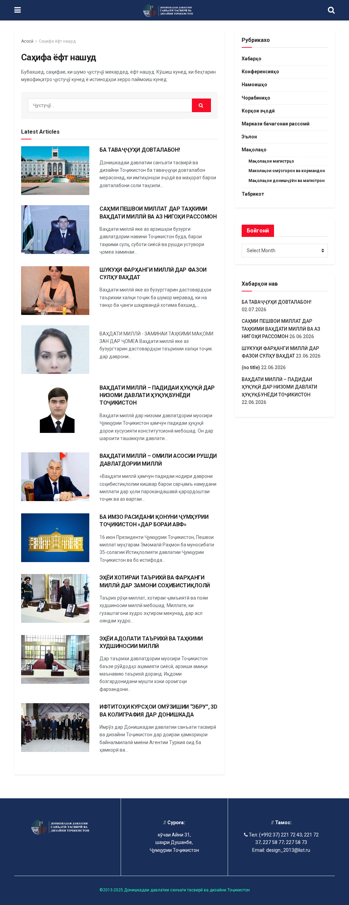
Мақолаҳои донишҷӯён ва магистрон (286, 180)
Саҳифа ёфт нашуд (57, 41)
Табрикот (253, 194)
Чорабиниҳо (256, 98)
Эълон (249, 136)
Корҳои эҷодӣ (258, 111)
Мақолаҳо (254, 149)
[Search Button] (201, 105)
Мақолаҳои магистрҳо (271, 161)
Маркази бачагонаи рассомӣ (275, 123)
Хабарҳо (251, 58)
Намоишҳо (254, 84)
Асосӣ (27, 41)
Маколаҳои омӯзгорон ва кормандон (286, 170)
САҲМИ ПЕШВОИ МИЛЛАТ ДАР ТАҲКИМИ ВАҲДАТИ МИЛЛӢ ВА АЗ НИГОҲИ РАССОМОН (281, 328)
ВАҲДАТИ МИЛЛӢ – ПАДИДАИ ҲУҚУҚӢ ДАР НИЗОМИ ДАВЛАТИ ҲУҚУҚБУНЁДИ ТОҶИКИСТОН (157, 395)
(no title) (251, 367)
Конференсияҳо (260, 71)
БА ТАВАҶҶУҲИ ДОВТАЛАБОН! (140, 150)
